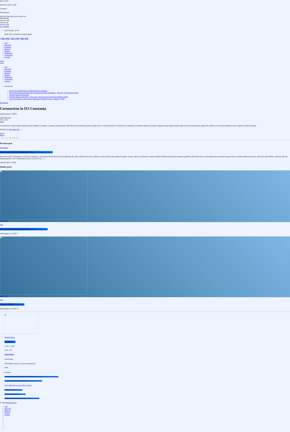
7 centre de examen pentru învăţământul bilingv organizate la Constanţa (23, 381)
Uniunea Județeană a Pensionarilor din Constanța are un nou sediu (22, 398)
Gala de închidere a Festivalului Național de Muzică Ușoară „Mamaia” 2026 (37, 99)
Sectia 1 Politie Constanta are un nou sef (15, 394)
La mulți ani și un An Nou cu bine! (13, 390)
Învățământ (4, 103)
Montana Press (11, 403)
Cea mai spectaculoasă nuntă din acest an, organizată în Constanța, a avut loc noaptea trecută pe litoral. (31, 376)
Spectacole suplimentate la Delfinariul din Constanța (28, 91)
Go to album (4, 27)
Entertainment (10, 337)
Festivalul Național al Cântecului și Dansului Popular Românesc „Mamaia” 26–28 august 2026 (43, 93)
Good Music (10, 342)
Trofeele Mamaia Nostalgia (19, 95)
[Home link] (14, 39)
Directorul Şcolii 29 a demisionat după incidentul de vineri (26, 152)
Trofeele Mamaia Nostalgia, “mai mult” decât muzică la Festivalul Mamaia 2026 (38, 97)
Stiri (1, 225)
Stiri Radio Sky (14, 130)
